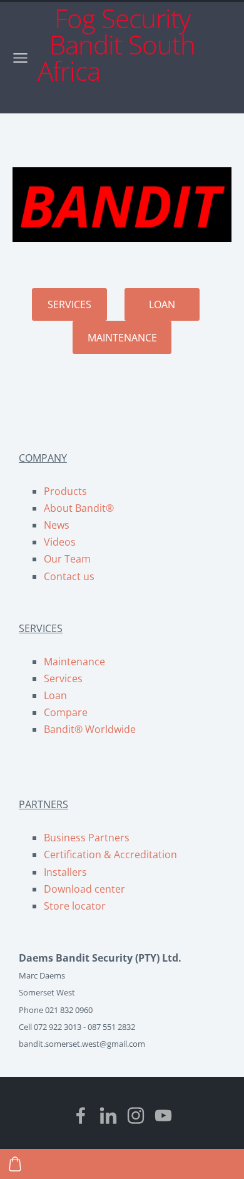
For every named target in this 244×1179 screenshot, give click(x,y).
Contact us (69, 576)
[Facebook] (80, 1115)
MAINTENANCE (122, 338)
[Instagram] (135, 1115)
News (56, 525)
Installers (65, 872)
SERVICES (69, 304)
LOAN (162, 304)
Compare (66, 712)
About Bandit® (79, 508)
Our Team (67, 559)
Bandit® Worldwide (90, 729)
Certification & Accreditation (110, 854)
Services (63, 678)
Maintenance (74, 661)
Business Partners (87, 837)
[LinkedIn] (108, 1115)
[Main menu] (20, 58)
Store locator (75, 906)
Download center (84, 889)
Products (65, 491)
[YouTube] (163, 1115)
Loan (55, 695)
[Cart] (15, 1164)
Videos (60, 542)
